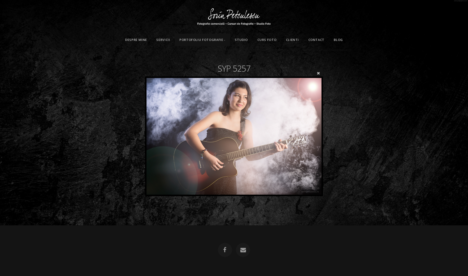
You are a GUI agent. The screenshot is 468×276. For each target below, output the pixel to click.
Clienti (292, 40)
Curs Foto (267, 40)
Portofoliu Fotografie (201, 40)
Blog (338, 40)
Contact (316, 40)
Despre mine (136, 40)
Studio (241, 40)
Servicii (163, 40)
